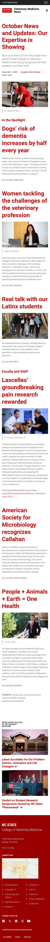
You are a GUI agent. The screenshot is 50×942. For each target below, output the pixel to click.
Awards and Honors (32, 694)
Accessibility (7, 937)
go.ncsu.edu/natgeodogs (12, 180)
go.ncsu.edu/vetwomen (12, 285)
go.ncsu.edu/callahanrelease (14, 578)
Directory (9, 907)
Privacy (17, 937)
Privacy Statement (37, 899)
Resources (27, 937)
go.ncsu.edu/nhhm (10, 361)
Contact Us (33, 903)
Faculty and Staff (9, 697)
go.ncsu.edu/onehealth (12, 685)
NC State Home (10, 2)
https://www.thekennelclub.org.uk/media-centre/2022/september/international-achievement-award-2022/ (24, 493)
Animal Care (17, 694)
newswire (21, 697)
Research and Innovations (13, 701)
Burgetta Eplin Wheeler (30, 72)
